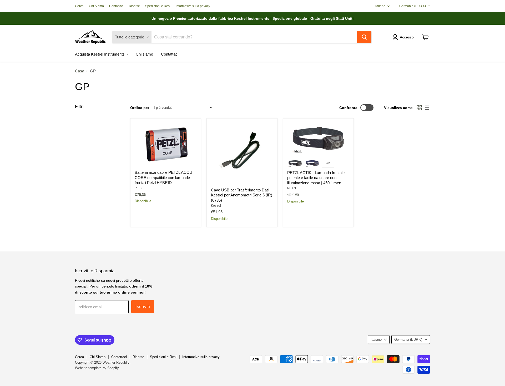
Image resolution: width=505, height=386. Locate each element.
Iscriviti (142, 306)
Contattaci (116, 6)
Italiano (380, 6)
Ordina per (139, 108)
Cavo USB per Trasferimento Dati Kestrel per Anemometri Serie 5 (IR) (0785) (241, 195)
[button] (404, 37)
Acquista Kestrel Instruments (100, 54)
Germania (412, 6)
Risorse (134, 6)
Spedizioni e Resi (157, 6)
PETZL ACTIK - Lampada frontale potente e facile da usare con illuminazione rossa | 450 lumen (316, 177)
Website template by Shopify (97, 368)
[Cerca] (364, 37)
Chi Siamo (96, 6)
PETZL (139, 188)
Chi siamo (144, 54)
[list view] (426, 107)
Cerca (79, 6)
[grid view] (419, 107)
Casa (79, 71)
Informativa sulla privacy (193, 6)
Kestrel (216, 205)
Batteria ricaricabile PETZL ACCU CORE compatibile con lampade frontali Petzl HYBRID (163, 177)
